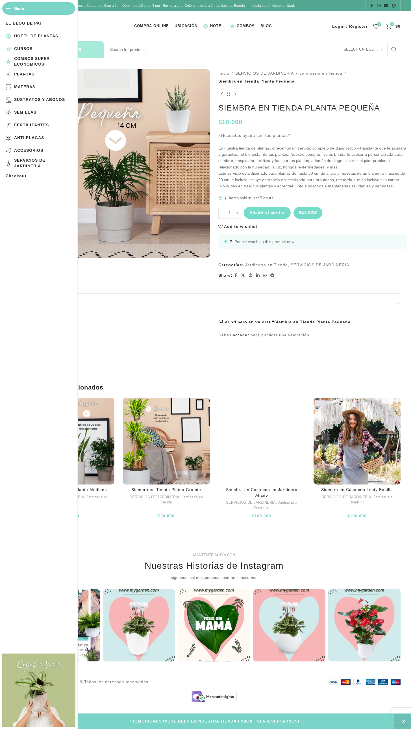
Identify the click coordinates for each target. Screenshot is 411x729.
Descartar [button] (402, 721)
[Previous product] (221, 94)
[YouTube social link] (386, 6)
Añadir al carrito (267, 212)
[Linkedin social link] (258, 275)
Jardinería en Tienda (321, 73)
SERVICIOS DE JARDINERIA (264, 73)
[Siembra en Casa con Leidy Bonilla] (357, 441)
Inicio (223, 73)
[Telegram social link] (272, 275)
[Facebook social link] (372, 6)
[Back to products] (228, 94)
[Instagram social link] (378, 6)
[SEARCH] (394, 49)
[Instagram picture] (139, 625)
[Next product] (235, 94)
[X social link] (243, 275)
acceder (241, 335)
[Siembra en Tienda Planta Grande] (166, 441)
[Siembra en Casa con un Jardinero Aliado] (261, 441)
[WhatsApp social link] (265, 275)
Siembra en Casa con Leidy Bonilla (357, 489)
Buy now (308, 213)
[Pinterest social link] (393, 6)
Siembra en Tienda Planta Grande (166, 489)
